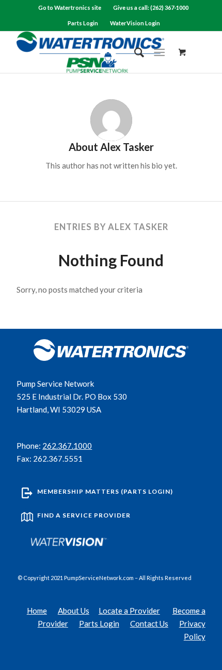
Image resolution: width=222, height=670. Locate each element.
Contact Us (149, 623)
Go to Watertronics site (69, 7)
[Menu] (159, 52)
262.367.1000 (67, 445)
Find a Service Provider (84, 515)
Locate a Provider (129, 610)
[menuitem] (70, 7)
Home (37, 610)
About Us (73, 610)
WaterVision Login (135, 23)
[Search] (134, 52)
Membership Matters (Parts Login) (105, 491)
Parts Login (83, 23)
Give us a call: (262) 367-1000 (150, 7)
